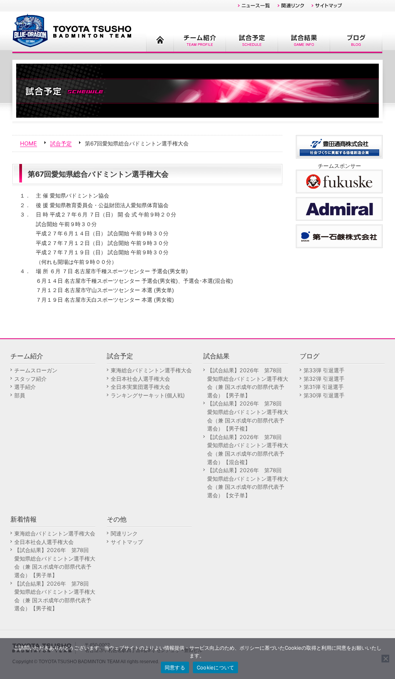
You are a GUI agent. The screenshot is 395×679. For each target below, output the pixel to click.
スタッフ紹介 (30, 378)
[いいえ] (385, 658)
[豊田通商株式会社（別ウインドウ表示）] (339, 146)
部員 (19, 395)
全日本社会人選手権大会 (140, 378)
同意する (175, 667)
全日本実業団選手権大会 (140, 386)
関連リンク (124, 533)
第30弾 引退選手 (324, 395)
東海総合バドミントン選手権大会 (151, 370)
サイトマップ (127, 542)
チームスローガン (35, 370)
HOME (28, 143)
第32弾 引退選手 (324, 378)
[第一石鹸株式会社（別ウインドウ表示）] (339, 235)
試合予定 (61, 143)
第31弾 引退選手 (324, 386)
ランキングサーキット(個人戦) (148, 395)
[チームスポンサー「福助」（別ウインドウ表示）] (339, 180)
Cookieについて (216, 667)
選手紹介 (25, 386)
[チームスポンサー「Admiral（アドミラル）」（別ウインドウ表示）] (339, 208)
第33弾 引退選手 (324, 370)
